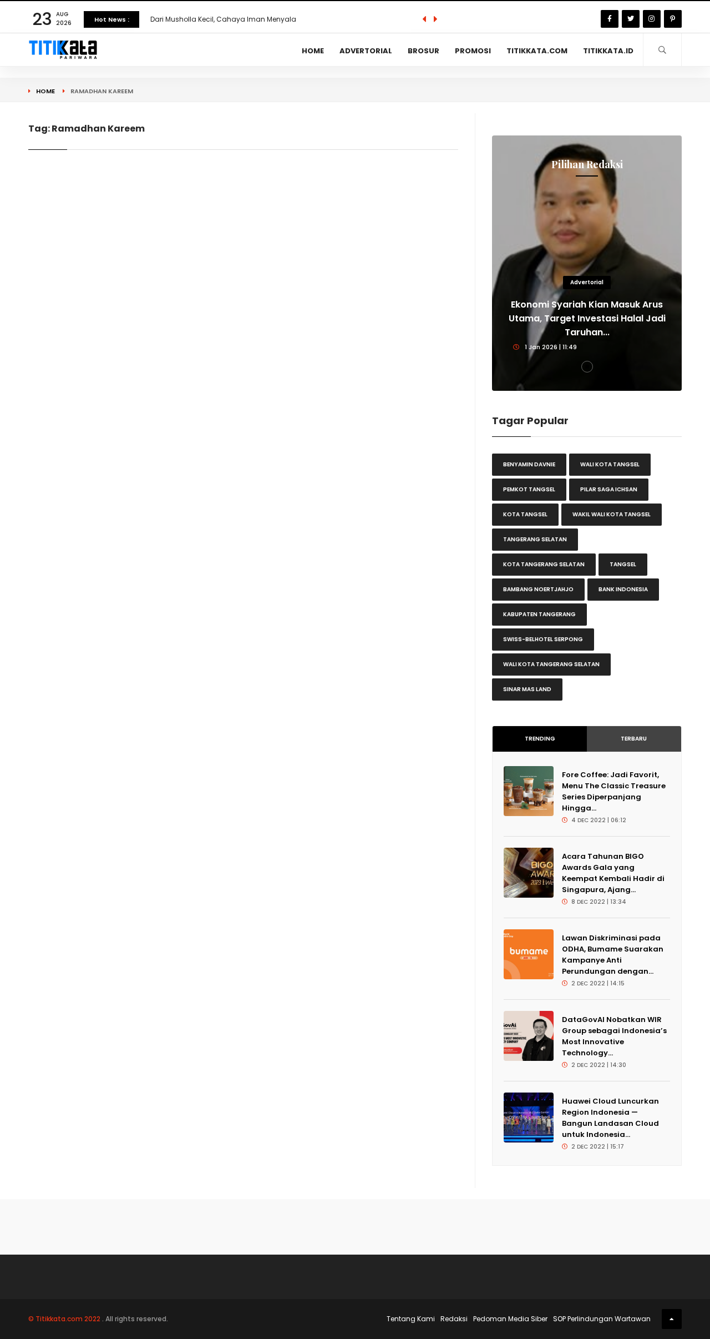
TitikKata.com (536, 51)
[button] (587, 367)
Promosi (473, 51)
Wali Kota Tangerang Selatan (551, 664)
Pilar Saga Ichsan (608, 489)
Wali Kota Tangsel (610, 464)
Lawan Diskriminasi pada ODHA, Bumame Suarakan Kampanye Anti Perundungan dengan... (612, 954)
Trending (540, 738)
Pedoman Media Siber (510, 1318)
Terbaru (634, 738)
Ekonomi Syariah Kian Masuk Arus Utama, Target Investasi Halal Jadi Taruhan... (587, 318)
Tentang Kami (411, 1318)
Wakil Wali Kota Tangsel (611, 514)
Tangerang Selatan (535, 539)
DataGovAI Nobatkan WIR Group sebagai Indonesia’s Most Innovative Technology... (614, 1036)
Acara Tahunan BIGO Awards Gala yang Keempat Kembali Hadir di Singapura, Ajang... (613, 873)
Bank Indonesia (623, 589)
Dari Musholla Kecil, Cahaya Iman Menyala (223, 19)
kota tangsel (525, 514)
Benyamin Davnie (529, 464)
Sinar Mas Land (527, 689)
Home (313, 51)
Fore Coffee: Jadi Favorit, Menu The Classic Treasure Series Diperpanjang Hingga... (614, 791)
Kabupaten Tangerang (539, 614)
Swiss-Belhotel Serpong (543, 639)
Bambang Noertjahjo (538, 589)
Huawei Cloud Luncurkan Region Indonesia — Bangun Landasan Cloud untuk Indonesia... (610, 1118)
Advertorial (365, 51)
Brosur (423, 51)
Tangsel (623, 564)
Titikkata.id (608, 51)
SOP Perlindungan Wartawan (602, 1318)
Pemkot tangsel (529, 489)
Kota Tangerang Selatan (544, 564)
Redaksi (454, 1318)
